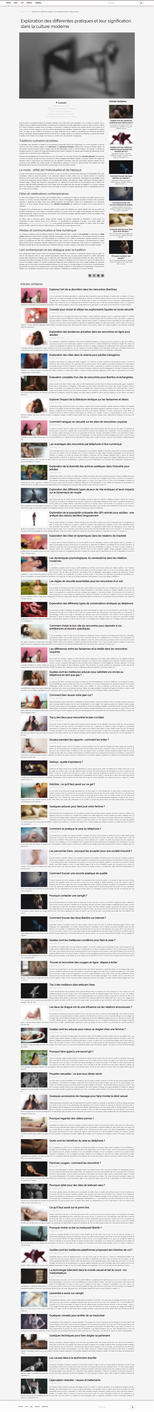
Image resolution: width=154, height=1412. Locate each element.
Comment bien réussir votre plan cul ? (71, 695)
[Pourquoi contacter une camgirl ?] (121, 247)
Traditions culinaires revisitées (61, 106)
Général (38, 3)
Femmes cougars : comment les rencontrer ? (75, 1162)
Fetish (8, 3)
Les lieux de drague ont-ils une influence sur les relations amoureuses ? (90, 1007)
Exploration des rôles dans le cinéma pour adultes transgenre (84, 354)
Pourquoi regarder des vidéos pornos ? (71, 1118)
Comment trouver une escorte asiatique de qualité (121, 204)
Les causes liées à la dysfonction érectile (72, 1357)
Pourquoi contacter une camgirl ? (121, 257)
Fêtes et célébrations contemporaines (61, 111)
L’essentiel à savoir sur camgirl (66, 1293)
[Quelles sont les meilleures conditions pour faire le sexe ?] (121, 112)
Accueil (21, 11)
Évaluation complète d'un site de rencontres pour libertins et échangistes (91, 377)
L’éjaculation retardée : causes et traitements (75, 1380)
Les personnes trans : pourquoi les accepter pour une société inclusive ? (90, 851)
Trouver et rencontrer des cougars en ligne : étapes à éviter (83, 962)
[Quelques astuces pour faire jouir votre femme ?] (121, 220)
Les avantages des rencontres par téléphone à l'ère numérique (85, 444)
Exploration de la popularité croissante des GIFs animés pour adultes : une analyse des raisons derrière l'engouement (91, 514)
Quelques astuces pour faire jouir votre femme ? (121, 230)
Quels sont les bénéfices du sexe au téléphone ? (77, 1140)
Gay (22, 3)
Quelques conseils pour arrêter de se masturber (77, 1315)
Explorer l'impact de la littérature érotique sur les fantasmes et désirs (89, 399)
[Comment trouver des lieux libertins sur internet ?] (121, 167)
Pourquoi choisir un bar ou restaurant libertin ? (75, 1227)
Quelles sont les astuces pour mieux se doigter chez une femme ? (87, 1029)
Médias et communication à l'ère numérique (61, 114)
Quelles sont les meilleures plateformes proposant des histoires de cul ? (121, 149)
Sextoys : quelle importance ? (66, 761)
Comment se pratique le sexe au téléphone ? (75, 828)
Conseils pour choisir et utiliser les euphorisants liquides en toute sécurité (91, 309)
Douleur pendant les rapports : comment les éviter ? (79, 739)
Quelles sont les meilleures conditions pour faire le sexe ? (121, 122)
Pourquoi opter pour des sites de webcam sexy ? (77, 1185)
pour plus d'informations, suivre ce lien (40, 223)
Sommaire (62, 102)
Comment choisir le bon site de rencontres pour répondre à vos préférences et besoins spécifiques (85, 627)
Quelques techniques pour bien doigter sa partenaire (79, 1335)
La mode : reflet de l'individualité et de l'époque (61, 108)
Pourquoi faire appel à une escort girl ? (71, 1051)
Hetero (29, 3)
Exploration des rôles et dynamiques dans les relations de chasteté (87, 535)
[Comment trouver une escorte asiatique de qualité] (121, 194)
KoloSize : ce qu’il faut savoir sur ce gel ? (72, 784)
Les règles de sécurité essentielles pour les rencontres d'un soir (86, 581)
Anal (16, 3)
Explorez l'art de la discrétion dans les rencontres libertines (83, 289)
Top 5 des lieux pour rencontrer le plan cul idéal (76, 717)
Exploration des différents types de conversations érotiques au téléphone (91, 603)
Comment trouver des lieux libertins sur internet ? (121, 177)
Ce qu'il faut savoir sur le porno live (69, 1207)
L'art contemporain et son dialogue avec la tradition (61, 116)
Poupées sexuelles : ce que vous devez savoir (75, 1073)
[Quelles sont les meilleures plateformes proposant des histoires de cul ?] (121, 138)
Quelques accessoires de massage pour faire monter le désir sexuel (88, 1096)
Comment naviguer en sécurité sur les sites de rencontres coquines (88, 421)
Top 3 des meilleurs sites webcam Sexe (72, 984)
